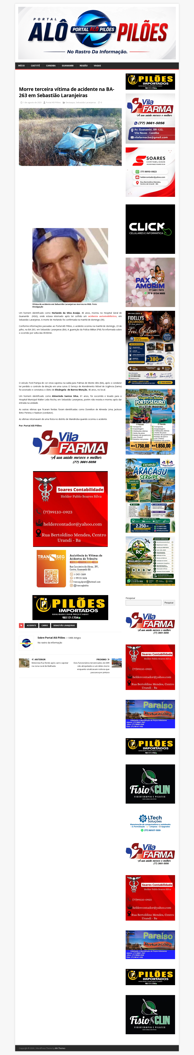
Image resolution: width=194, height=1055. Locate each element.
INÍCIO (21, 65)
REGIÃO (84, 65)
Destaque (70, 102)
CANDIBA (51, 65)
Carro (45, 625)
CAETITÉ (35, 65)
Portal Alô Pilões (53, 102)
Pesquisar (130, 598)
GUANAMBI (68, 65)
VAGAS (97, 65)
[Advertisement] (70, 79)
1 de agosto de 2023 (32, 102)
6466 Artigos (75, 637)
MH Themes (60, 1048)
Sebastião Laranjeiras (86, 102)
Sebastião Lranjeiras (64, 625)
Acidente (31, 625)
